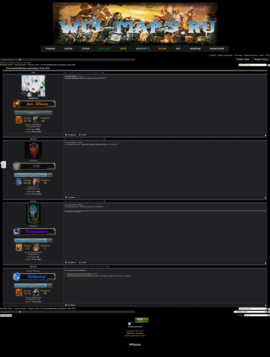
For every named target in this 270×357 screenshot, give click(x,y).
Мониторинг (217, 49)
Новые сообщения (225, 55)
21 (103, 72)
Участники (238, 55)
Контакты (139, 333)
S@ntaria (19, 63)
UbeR (28, 63)
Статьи (86, 49)
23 (105, 201)
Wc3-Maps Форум (6, 65)
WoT (178, 49)
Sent (33, 72)
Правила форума (251, 55)
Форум (68, 49)
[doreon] (33, 139)
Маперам (195, 49)
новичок (33, 201)
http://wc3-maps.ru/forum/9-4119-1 (95, 144)
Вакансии (130, 333)
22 (104, 139)
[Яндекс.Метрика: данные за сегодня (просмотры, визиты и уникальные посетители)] (135, 324)
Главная (50, 49)
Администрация (20, 65)
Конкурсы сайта (33, 65)
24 (108, 266)
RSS (267, 55)
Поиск (261, 55)
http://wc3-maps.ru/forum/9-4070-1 (93, 78)
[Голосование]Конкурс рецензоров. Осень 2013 (58, 65)
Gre (24, 63)
